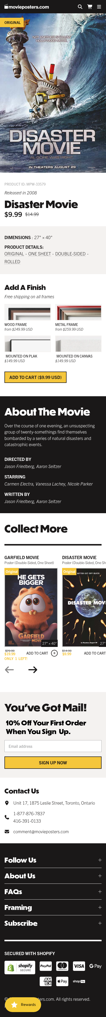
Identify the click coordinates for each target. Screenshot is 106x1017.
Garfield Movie (21, 557)
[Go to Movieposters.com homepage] (26, 6)
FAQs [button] (13, 891)
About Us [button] (19, 876)
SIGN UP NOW (53, 762)
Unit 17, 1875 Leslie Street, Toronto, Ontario (54, 803)
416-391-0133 (27, 821)
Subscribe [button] (20, 923)
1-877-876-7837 (29, 813)
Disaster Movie (79, 557)
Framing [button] (18, 907)
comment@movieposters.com (41, 831)
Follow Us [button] (20, 860)
